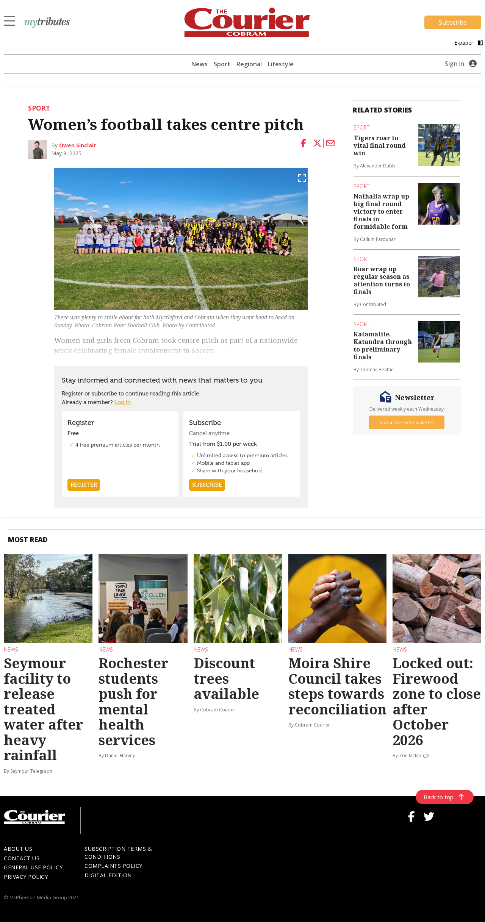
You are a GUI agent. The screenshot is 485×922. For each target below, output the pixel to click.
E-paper (464, 42)
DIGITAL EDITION (108, 875)
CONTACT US (21, 858)
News (199, 64)
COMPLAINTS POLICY (113, 865)
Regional (249, 64)
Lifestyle (281, 64)
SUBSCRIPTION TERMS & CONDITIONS (118, 852)
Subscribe (453, 22)
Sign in (454, 63)
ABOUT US (18, 848)
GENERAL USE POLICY (33, 867)
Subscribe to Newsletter (406, 422)
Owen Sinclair (77, 145)
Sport (222, 64)
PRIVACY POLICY (26, 876)
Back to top (439, 797)
